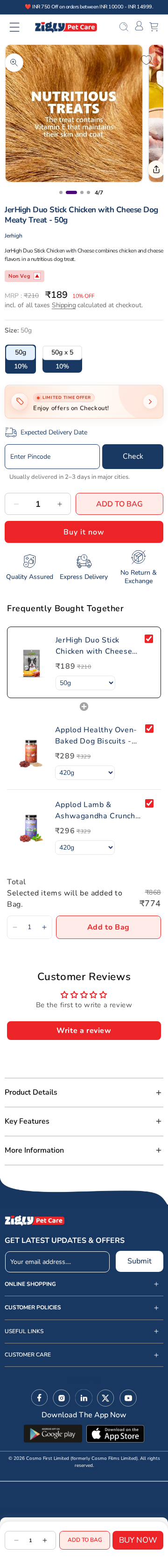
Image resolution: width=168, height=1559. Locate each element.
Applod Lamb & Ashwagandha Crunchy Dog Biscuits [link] (97, 811)
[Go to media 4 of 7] (71, 192)
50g (20, 352)
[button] (20, 27)
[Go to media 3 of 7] (61, 192)
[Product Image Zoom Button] (14, 62)
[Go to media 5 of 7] (82, 192)
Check (133, 456)
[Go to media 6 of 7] (88, 192)
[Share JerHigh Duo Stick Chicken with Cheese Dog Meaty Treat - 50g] (156, 169)
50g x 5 (62, 352)
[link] (31, 662)
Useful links (24, 1331)
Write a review (83, 1030)
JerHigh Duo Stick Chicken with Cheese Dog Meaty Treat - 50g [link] (98, 646)
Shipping (64, 305)
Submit (139, 1261)
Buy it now (84, 532)
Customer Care (28, 1355)
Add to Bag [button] (108, 927)
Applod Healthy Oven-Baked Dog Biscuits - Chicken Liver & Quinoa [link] (97, 736)
